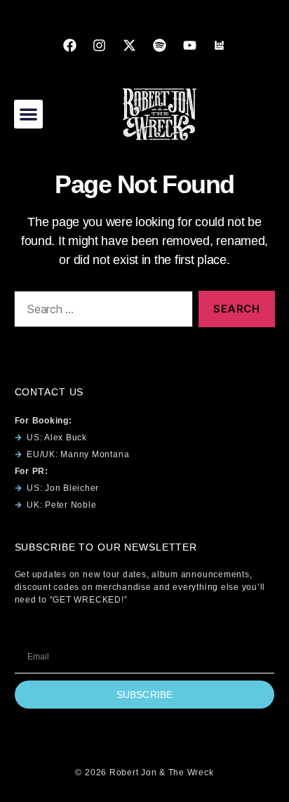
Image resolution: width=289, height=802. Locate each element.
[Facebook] (69, 45)
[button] (28, 114)
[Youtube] (189, 45)
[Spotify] (159, 45)
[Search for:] (100, 312)
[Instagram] (99, 45)
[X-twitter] (129, 45)
